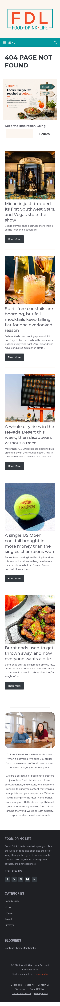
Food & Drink (12, 900)
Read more (14, 239)
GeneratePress (30, 969)
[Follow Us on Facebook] (7, 879)
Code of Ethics (37, 989)
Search (44, 134)
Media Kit (29, 984)
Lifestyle (10, 924)
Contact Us (43, 984)
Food (9, 907)
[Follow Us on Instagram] (14, 879)
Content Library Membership (20, 947)
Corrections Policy (21, 993)
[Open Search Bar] (55, 42)
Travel (8, 919)
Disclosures (21, 989)
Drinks (9, 913)
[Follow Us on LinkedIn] (27, 879)
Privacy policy (41, 993)
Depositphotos (41, 974)
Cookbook (16, 984)
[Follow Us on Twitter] (20, 879)
